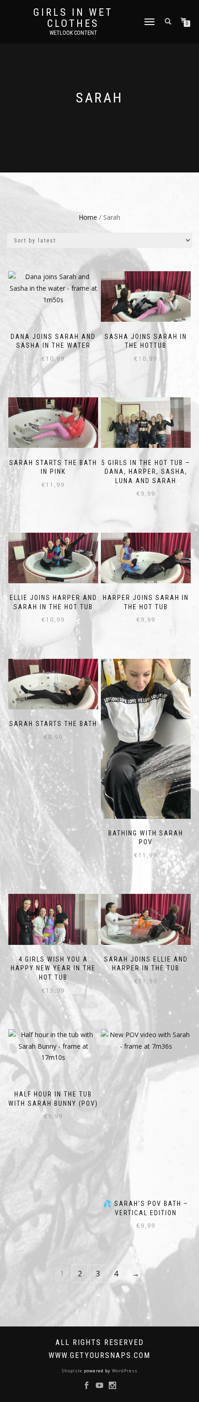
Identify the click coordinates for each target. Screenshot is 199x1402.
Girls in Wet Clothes (73, 18)
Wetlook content (73, 33)
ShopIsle (73, 1371)
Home (88, 217)
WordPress (124, 1371)
